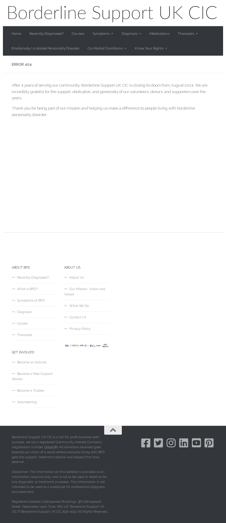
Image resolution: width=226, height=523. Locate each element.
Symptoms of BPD (31, 300)
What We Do (79, 306)
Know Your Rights (149, 48)
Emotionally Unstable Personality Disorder (45, 48)
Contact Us (77, 317)
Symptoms (100, 34)
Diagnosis (129, 34)
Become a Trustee (30, 390)
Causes (78, 34)
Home (16, 34)
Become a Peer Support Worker (32, 376)
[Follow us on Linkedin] (184, 443)
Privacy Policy (80, 329)
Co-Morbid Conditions (105, 48)
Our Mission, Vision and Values (84, 291)
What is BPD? (27, 289)
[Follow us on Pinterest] (209, 443)
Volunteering (27, 402)
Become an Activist (31, 362)
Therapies (186, 34)
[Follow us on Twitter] (158, 443)
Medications (159, 34)
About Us (76, 277)
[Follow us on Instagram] (171, 443)
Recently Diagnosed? (46, 34)
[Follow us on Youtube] (196, 443)
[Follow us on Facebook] (146, 443)
